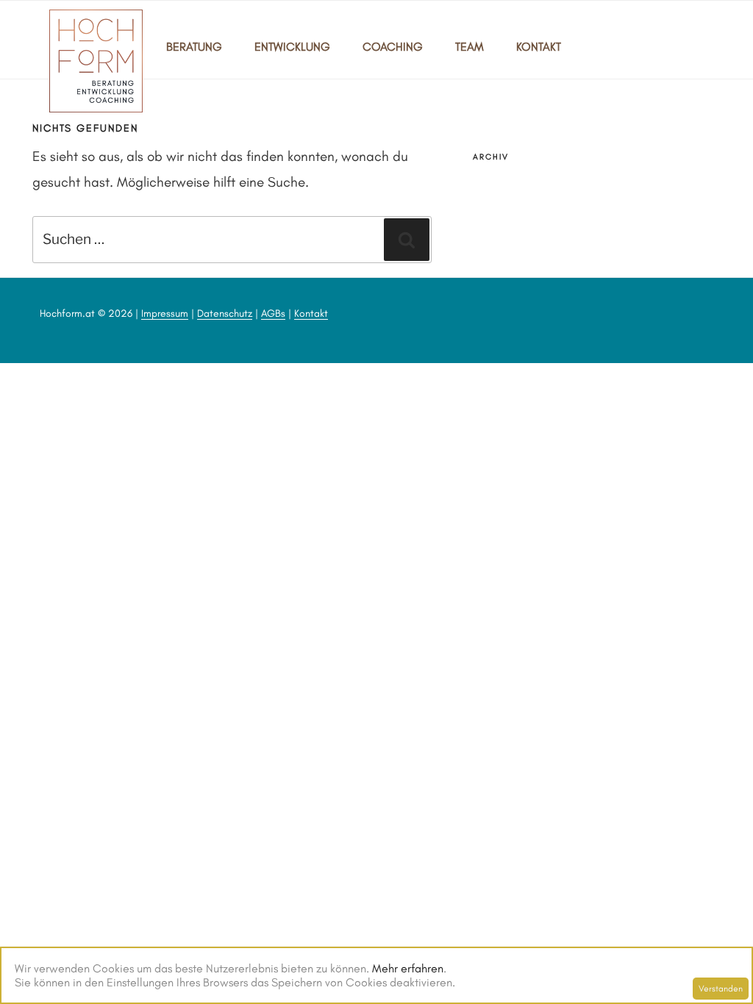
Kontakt (311, 313)
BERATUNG (194, 47)
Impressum (164, 313)
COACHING (393, 47)
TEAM (469, 47)
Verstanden (721, 988)
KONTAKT (538, 47)
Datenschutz (224, 313)
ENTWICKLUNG (292, 47)
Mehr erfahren (407, 968)
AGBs (273, 313)
